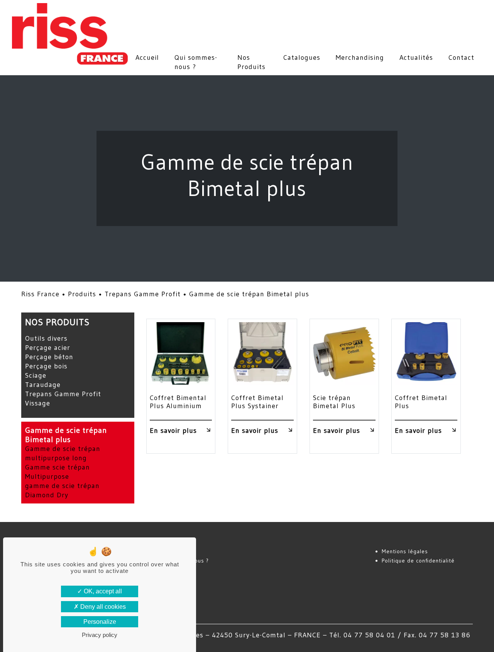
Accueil (147, 57)
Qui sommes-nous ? (195, 62)
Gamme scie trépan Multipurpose (57, 472)
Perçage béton (49, 357)
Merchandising (360, 57)
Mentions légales (405, 551)
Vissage (37, 403)
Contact (461, 57)
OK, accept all (102, 591)
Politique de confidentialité (418, 560)
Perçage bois (46, 366)
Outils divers (46, 338)
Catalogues (301, 57)
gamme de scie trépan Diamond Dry (62, 490)
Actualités (416, 57)
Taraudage (43, 384)
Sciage (35, 375)
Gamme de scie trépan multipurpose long (62, 453)
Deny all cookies (102, 606)
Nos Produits (251, 62)
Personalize (99, 621)
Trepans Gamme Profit (143, 294)
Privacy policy (99, 635)
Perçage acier (47, 347)
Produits (82, 294)
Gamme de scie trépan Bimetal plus (66, 435)
